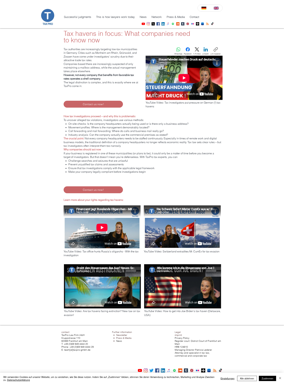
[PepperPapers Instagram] (148, 23)
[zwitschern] (151, 370)
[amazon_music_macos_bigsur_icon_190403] (209, 370)
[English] (216, 8)
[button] (77, 17)
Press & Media (123, 338)
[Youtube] (140, 370)
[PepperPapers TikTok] (212, 23)
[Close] (280, 378)
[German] (204, 8)
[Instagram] (146, 370)
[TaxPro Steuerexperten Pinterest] (187, 23)
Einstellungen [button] (228, 378)
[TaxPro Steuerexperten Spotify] (173, 23)
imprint (178, 335)
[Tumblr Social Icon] (186, 370)
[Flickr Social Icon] (197, 370)
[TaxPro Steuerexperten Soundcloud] (177, 23)
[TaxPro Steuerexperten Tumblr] (182, 23)
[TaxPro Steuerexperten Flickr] (192, 23)
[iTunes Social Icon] (169, 370)
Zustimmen (267, 378)
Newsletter (121, 335)
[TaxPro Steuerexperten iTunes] (168, 23)
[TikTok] (220, 370)
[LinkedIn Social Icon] (163, 370)
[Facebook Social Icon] (157, 370)
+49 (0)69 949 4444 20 (76, 343)
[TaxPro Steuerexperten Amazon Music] (202, 23)
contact (65, 332)
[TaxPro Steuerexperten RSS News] (207, 23)
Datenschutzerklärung (18, 380)
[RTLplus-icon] (197, 23)
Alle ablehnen (247, 378)
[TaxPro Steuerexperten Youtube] (143, 23)
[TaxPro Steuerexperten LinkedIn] (163, 23)
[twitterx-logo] (153, 23)
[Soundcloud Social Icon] (180, 370)
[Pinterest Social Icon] (192, 370)
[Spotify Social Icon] (174, 370)
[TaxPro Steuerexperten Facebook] (158, 23)
